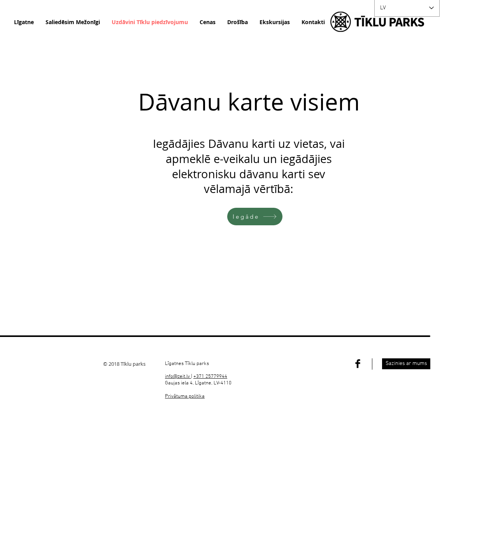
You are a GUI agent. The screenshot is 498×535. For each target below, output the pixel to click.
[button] (185, 396)
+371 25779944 (210, 377)
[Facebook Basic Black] (357, 363)
